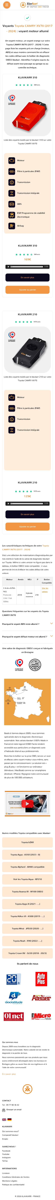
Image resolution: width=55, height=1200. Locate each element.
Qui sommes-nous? (10, 1131)
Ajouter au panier (27, 526)
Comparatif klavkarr (10, 1135)
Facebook (6, 1151)
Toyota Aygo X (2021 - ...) (27, 904)
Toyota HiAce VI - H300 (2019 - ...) (27, 916)
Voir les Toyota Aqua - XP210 (27, 879)
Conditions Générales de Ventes (15, 1177)
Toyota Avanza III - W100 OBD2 (27, 892)
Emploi (5, 1139)
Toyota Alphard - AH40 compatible (27, 867)
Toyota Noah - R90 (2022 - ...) (27, 941)
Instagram (6, 1158)
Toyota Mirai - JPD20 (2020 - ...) (27, 929)
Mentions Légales (9, 1181)
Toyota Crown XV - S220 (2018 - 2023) (27, 953)
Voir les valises (45, 595)
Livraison (6, 1173)
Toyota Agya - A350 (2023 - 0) (27, 855)
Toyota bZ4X (27, 842)
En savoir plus (27, 514)
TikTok (5, 1161)
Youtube (5, 1154)
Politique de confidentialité (13, 1185)
